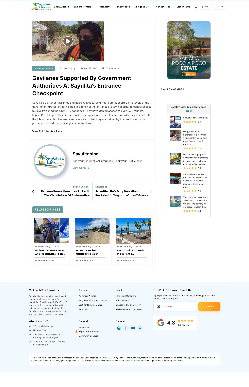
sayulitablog (69, 68)
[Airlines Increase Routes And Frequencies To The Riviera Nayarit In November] (51, 230)
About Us (83, 309)
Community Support (88, 336)
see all (189, 111)
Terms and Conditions (126, 296)
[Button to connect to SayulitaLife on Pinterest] (140, 328)
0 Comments (112, 68)
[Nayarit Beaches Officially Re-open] (92, 230)
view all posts (81, 168)
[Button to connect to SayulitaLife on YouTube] (133, 328)
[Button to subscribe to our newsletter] (209, 306)
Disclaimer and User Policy (128, 305)
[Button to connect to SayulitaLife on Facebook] (126, 328)
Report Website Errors (89, 331)
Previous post (81, 186)
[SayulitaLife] (42, 9)
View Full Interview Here (47, 131)
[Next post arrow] (151, 191)
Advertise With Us (87, 296)
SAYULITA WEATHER (172, 89)
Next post (101, 186)
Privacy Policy (122, 300)
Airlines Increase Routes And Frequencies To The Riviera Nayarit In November (50, 252)
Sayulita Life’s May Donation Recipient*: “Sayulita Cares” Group (121, 193)
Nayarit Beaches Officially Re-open (87, 252)
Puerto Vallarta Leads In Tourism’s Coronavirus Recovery (130, 252)
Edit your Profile (126, 160)
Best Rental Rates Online (90, 305)
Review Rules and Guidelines (129, 309)
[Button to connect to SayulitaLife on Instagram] (119, 328)
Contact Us (84, 327)
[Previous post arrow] (33, 191)
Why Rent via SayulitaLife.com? (94, 300)
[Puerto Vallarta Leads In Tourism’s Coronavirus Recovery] (133, 230)
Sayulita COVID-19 (44, 68)
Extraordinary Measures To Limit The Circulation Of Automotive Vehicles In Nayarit (65, 193)
